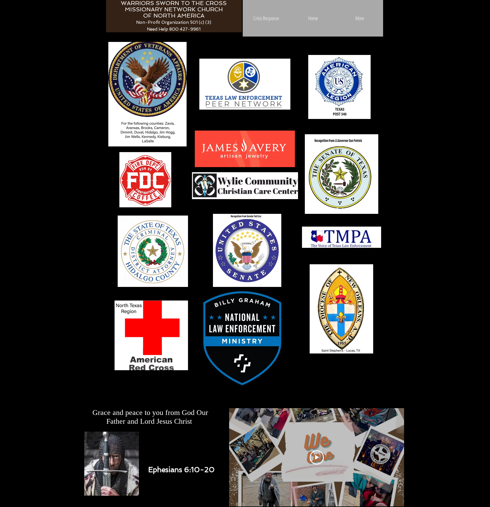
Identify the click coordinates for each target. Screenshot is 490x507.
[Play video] (317, 457)
